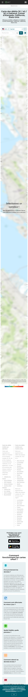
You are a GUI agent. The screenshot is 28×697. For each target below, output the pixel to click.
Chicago (19, 464)
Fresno (18, 507)
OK (14, 694)
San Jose (19, 477)
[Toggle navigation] (2, 2)
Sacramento (20, 509)
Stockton (19, 520)
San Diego (19, 473)
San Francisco (20, 482)
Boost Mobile (7, 494)
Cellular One (7, 489)
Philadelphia (20, 468)
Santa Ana (19, 516)
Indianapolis (20, 478)
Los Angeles (20, 462)
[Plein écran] (25, 29)
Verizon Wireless (8, 484)
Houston (19, 466)
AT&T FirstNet (7, 493)
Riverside (19, 518)
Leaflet (3, 379)
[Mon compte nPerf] (25, 2)
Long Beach (20, 511)
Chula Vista (20, 521)
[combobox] (5, 29)
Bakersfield (20, 512)
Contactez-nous (7, 673)
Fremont (19, 523)
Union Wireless (8, 480)
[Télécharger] (14, 541)
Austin (18, 484)
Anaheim (19, 514)
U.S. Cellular (7, 491)
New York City (20, 460)
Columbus (19, 486)
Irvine (18, 525)
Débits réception (21, 33)
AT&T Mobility (7, 482)
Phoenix (19, 469)
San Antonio (20, 471)
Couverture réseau (17, 33)
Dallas (18, 475)
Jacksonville (20, 480)
